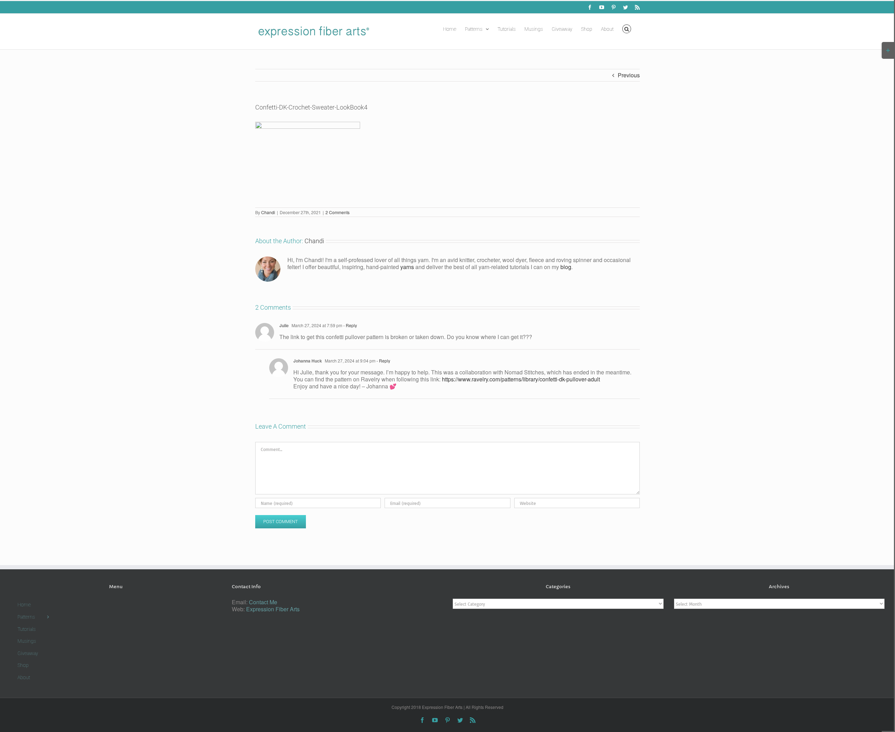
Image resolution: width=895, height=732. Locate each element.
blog (565, 267)
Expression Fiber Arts (273, 609)
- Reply (349, 325)
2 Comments (337, 212)
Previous (629, 75)
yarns (407, 267)
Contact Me (263, 602)
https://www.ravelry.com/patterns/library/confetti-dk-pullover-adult (521, 379)
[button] (626, 28)
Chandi (268, 212)
